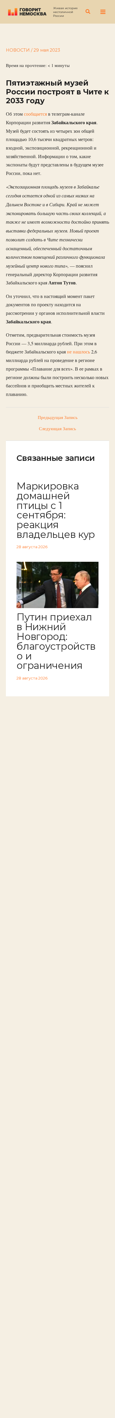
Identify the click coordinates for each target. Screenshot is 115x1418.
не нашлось (78, 351)
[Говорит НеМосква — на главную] (27, 11)
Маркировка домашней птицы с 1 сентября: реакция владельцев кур (56, 510)
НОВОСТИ (18, 50)
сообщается (35, 114)
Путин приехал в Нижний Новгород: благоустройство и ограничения (56, 641)
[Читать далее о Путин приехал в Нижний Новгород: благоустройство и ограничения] (57, 584)
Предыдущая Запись (58, 417)
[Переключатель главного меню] (103, 12)
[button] (88, 12)
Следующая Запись (57, 429)
